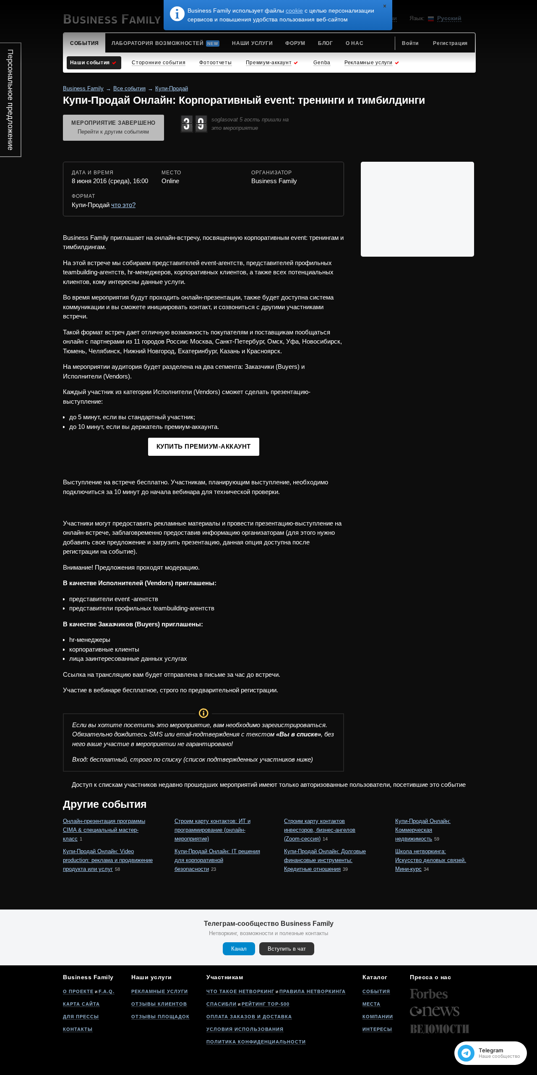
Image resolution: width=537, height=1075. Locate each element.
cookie (294, 10)
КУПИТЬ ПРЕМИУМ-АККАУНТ (203, 446)
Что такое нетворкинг (240, 991)
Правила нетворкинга (312, 991)
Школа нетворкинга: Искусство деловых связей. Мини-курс (430, 860)
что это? (123, 204)
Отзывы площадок (160, 1016)
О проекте (78, 991)
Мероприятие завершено (113, 127)
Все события (129, 88)
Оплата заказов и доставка (249, 1016)
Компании (377, 1016)
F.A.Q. (107, 991)
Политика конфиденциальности (256, 1041)
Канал (239, 949)
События (376, 991)
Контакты (78, 1029)
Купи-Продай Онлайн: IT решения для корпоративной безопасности (217, 860)
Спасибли (221, 1004)
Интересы (377, 1029)
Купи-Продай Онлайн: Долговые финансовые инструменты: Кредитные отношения (325, 860)
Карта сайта (81, 1004)
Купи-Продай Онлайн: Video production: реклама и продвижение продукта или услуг (108, 860)
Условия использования (245, 1029)
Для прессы (81, 1016)
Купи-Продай (171, 88)
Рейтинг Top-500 (265, 1004)
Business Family (83, 88)
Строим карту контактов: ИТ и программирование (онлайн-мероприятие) (212, 830)
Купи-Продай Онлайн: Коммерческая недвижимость (423, 830)
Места (371, 1004)
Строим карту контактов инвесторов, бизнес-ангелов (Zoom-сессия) (319, 830)
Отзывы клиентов (159, 1004)
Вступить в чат (287, 949)
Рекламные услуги (159, 991)
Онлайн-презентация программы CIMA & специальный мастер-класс (104, 830)
